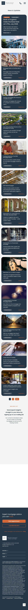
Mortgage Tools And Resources (15, 531)
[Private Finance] (10, 538)
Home (5, 531)
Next (17, 399)
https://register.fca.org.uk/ (14, 574)
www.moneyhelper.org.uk (14, 589)
